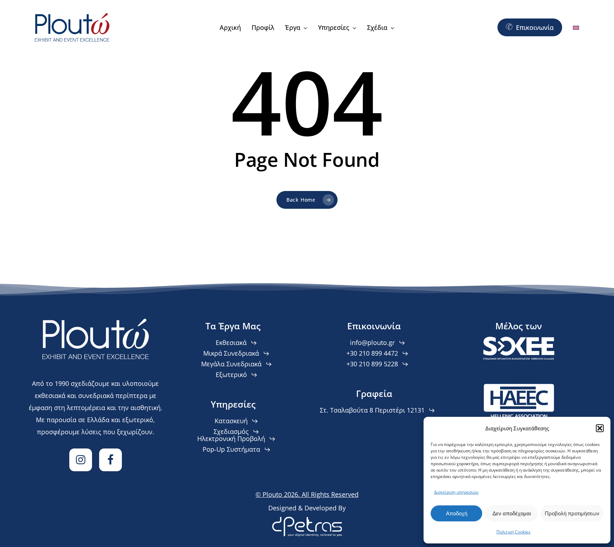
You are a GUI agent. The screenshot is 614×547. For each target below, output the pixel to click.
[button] (599, 428)
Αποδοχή (456, 513)
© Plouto (307, 494)
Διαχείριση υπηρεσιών (456, 492)
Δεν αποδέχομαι (511, 513)
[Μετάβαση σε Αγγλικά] (576, 27)
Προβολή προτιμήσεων (572, 513)
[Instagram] (80, 459)
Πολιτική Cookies (513, 532)
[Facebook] (110, 459)
